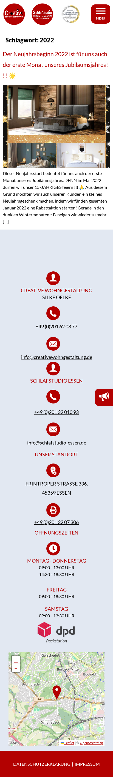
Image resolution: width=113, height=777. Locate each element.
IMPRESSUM (87, 764)
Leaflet (69, 743)
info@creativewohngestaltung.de (56, 357)
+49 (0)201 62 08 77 (56, 326)
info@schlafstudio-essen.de (56, 443)
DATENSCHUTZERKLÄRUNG (41, 764)
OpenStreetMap (91, 743)
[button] (16, 660)
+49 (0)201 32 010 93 (56, 412)
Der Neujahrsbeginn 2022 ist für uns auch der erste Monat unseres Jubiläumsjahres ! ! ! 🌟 (56, 64)
